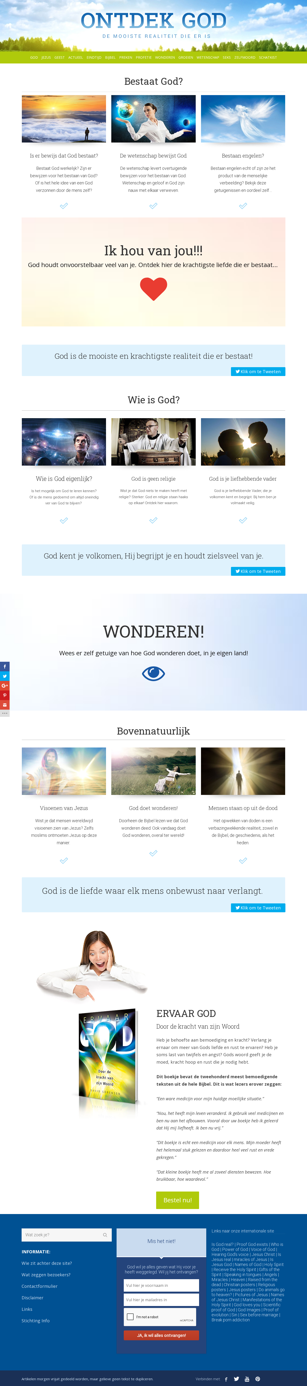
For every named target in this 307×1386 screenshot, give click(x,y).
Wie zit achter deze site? (47, 1263)
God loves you (247, 1304)
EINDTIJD (94, 57)
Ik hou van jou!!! (153, 250)
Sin (234, 1314)
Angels (270, 1274)
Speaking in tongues (242, 1274)
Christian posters (239, 1284)
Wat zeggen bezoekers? (46, 1275)
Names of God (248, 1264)
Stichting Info (36, 1320)
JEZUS (46, 57)
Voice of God (263, 1249)
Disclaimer (32, 1297)
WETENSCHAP (208, 57)
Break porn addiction (231, 1319)
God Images (249, 1309)
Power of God (235, 1249)
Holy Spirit (274, 1264)
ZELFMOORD (244, 57)
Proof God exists (252, 1244)
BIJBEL (110, 57)
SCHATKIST (268, 57)
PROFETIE (144, 57)
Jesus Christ (263, 1254)
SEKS (227, 57)
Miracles (220, 1279)
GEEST (59, 57)
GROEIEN (185, 57)
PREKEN (125, 57)
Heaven (238, 1279)
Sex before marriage (259, 1314)
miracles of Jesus (250, 1259)
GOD (34, 57)
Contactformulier (40, 1286)
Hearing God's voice (230, 1254)
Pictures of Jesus (251, 1294)
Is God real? (223, 1244)
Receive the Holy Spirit (234, 1269)
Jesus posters (242, 1289)
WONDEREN (165, 57)
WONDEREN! (153, 631)
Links (27, 1309)
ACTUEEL (75, 57)
